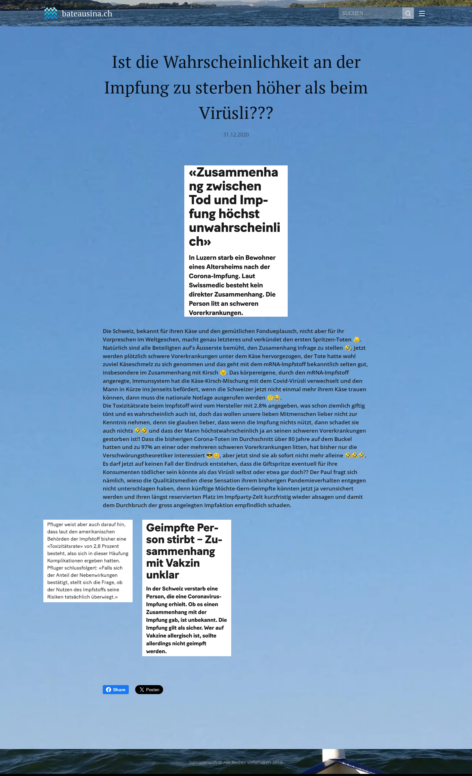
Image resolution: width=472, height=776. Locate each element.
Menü (424, 13)
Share (119, 689)
